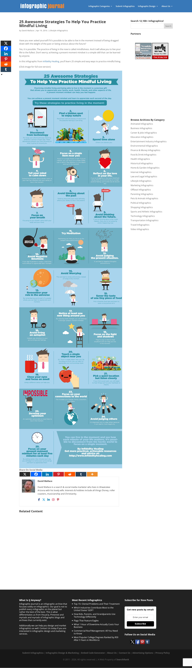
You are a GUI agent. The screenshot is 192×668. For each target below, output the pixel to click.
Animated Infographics (142, 123)
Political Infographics (141, 202)
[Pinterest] (58, 474)
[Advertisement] (70, 545)
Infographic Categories (99, 6)
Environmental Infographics (144, 145)
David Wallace (28, 30)
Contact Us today (48, 628)
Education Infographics (142, 137)
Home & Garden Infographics (145, 167)
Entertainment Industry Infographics (149, 141)
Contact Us (124, 652)
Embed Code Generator (93, 652)
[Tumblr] (81, 474)
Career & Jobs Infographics (144, 132)
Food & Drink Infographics (143, 154)
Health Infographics (140, 159)
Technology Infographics (143, 216)
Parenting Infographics (142, 194)
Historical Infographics (142, 163)
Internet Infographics (141, 172)
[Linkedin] (47, 474)
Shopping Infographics (142, 207)
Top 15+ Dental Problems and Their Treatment (97, 603)
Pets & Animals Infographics (144, 198)
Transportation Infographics (144, 220)
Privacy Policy (162, 652)
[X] (24, 474)
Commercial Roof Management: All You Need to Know (96, 632)
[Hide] (2, 74)
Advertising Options (142, 652)
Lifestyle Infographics (58, 30)
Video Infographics (140, 229)
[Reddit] (69, 474)
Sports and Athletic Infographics (146, 211)
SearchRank (123, 659)
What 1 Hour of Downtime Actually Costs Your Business (96, 626)
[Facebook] (36, 474)
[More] (92, 474)
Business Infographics (141, 128)
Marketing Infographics (142, 185)
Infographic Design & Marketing (62, 652)
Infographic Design (147, 6)
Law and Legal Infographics (144, 176)
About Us (166, 6)
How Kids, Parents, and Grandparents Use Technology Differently (94, 615)
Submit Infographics (125, 6)
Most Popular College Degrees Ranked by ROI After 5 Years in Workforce (96, 638)
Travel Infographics (140, 224)
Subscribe (140, 624)
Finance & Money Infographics (145, 150)
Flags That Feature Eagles (86, 620)
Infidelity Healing (51, 61)
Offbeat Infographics (141, 189)
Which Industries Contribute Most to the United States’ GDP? (94, 609)
